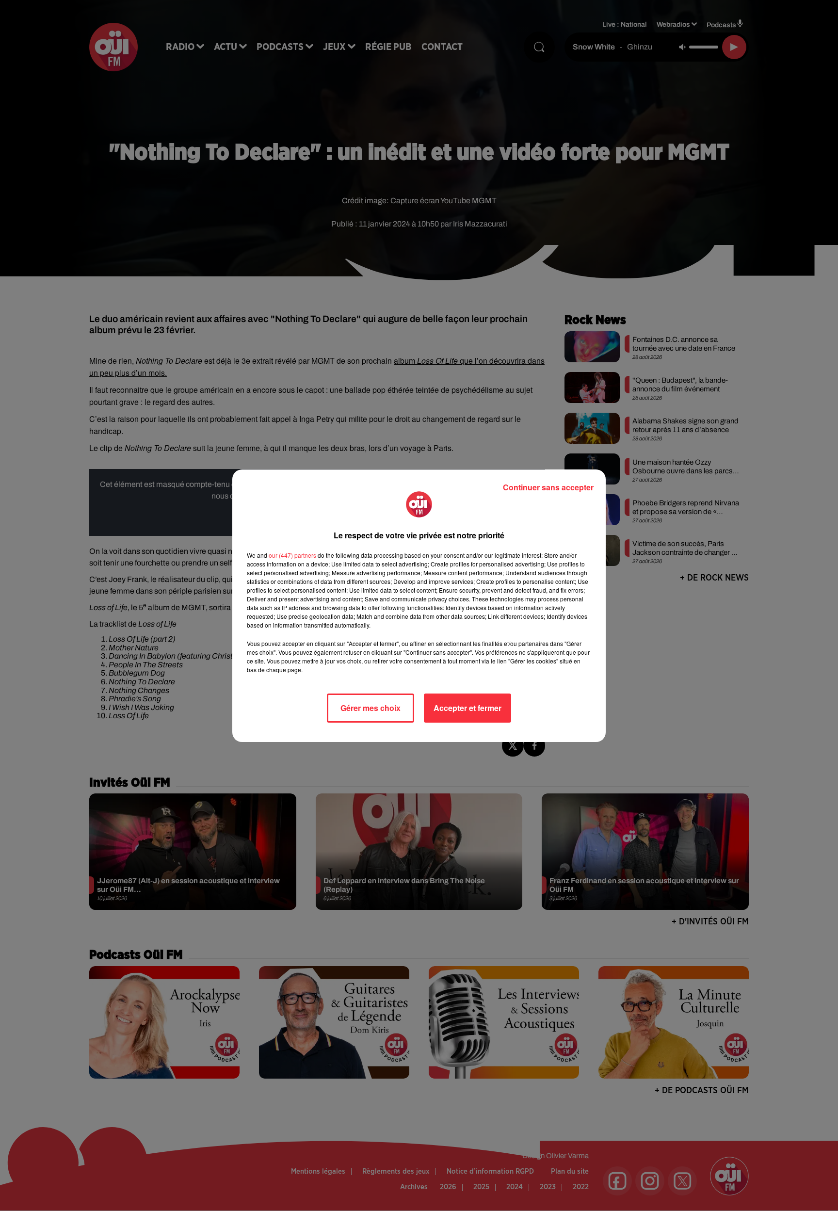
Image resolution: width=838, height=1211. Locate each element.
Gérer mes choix (370, 707)
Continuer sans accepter (548, 487)
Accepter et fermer (467, 707)
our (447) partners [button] (292, 555)
